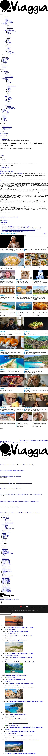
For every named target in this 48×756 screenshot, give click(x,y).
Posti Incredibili (5, 535)
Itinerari (4, 558)
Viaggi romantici (5, 578)
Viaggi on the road (6, 576)
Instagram (4, 160)
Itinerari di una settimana (7, 564)
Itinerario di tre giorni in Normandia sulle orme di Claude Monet (15, 231)
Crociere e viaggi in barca (7, 553)
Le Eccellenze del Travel (7, 127)
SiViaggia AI (5, 57)
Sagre (3, 570)
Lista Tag (4, 545)
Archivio (17, 599)
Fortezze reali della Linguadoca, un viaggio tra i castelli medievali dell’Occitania (16, 483)
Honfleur (2, 171)
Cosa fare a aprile (5, 582)
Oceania (6, 50)
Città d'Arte (10, 171)
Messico (9, 33)
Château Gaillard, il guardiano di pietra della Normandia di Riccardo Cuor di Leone (18, 230)
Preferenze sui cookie (31, 610)
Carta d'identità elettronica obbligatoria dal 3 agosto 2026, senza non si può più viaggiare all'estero (19, 501)
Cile (8, 40)
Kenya (9, 49)
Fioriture (4, 555)
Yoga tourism (5, 125)
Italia (8, 25)
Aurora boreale (5, 547)
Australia (9, 51)
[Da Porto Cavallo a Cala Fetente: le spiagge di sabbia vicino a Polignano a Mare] (25, 725)
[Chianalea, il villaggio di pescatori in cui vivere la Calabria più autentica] (25, 746)
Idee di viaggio (5, 16)
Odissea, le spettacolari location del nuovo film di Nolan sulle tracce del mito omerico (17, 464)
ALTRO (1, 69)
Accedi (1, 14)
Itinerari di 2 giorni (6, 561)
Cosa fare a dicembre (6, 591)
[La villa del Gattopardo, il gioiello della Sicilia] (25, 629)
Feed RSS (14, 599)
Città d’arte (4, 550)
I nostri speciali (5, 66)
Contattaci (9, 599)
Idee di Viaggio (5, 139)
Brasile (9, 38)
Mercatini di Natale (6, 566)
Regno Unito (10, 28)
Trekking (4, 574)
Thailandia (10, 43)
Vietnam (9, 44)
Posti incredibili (5, 58)
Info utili (4, 55)
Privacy (20, 610)
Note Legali (16, 610)
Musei (3, 565)
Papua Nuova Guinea (12, 53)
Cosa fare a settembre (6, 588)
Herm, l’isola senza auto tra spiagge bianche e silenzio (10, 488)
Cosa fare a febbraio (6, 580)
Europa (6, 24)
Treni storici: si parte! (6, 128)
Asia (6, 41)
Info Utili (4, 533)
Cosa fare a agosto (6, 587)
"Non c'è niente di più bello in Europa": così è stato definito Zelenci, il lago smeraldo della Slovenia (19, 512)
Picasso (35, 201)
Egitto (9, 48)
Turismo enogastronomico (7, 575)
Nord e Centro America (9, 30)
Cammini (7, 18)
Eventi (3, 554)
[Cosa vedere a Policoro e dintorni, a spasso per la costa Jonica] (25, 729)
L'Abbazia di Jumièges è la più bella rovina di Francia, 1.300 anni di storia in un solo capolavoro (21, 228)
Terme (3, 573)
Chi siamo (11, 610)
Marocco (9, 47)
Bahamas (9, 34)
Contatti (4, 67)
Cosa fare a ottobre (6, 589)
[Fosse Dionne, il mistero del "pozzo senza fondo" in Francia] (25, 681)
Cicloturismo (5, 549)
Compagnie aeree (5, 551)
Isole (3, 556)
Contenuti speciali (3, 599)
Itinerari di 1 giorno (6, 560)
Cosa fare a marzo (6, 581)
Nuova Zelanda (11, 52)
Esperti (3, 64)
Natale (3, 568)
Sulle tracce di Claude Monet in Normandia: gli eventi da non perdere (16, 226)
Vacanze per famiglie (9, 21)
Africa (6, 45)
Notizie (3, 54)
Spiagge (4, 572)
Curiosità (4, 61)
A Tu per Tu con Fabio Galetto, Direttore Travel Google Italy (12, 470)
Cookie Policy (25, 610)
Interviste (4, 63)
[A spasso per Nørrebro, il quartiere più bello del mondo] (25, 655)
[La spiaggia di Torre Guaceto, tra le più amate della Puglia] (25, 685)
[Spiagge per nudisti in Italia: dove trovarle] (25, 716)
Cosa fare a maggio (6, 583)
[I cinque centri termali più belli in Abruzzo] (25, 637)
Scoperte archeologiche (7, 571)
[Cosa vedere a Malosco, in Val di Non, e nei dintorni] (25, 668)
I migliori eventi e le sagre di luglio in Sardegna (9, 506)
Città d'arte (2, 216)
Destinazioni (4, 23)
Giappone (9, 42)
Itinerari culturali (7, 216)
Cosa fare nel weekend (7, 552)
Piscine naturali (5, 129)
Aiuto (37, 610)
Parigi (1, 180)
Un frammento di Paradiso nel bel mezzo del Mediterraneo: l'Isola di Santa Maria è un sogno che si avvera (21, 494)
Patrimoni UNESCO (6, 569)
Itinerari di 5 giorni (6, 562)
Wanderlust (4, 62)
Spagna (9, 29)
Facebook (4, 159)
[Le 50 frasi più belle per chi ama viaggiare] (25, 677)
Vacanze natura (8, 20)
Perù (8, 39)
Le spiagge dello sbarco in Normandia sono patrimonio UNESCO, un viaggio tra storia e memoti (21, 227)
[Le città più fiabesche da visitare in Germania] (25, 721)
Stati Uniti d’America (12, 31)
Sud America (7, 35)
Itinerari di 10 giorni (6, 563)
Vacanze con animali (9, 22)
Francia (9, 26)
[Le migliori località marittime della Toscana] (25, 708)
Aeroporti (4, 546)
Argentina (9, 37)
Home (3, 137)
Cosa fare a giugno (6, 584)
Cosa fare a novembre (6, 590)
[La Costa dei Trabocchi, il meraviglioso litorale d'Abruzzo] (25, 621)
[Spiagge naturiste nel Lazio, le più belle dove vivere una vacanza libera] (25, 737)
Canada (9, 32)
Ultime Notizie (8, 531)
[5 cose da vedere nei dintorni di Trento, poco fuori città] (25, 733)
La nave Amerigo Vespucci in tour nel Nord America (10, 476)
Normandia (6, 171)
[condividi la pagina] (1, 170)
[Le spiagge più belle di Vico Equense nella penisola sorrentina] (25, 659)
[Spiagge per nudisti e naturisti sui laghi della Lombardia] (25, 633)
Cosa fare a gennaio (6, 579)
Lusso (3, 60)
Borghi (6, 19)
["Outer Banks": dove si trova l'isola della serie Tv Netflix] (25, 647)
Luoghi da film (5, 59)
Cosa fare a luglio (5, 585)
